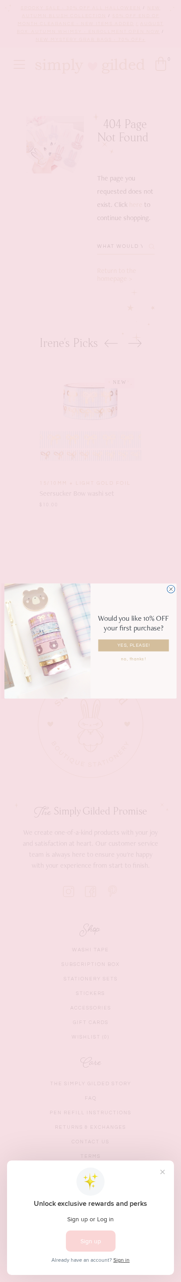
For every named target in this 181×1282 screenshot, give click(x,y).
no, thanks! (133, 659)
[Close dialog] (171, 589)
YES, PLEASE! (133, 645)
